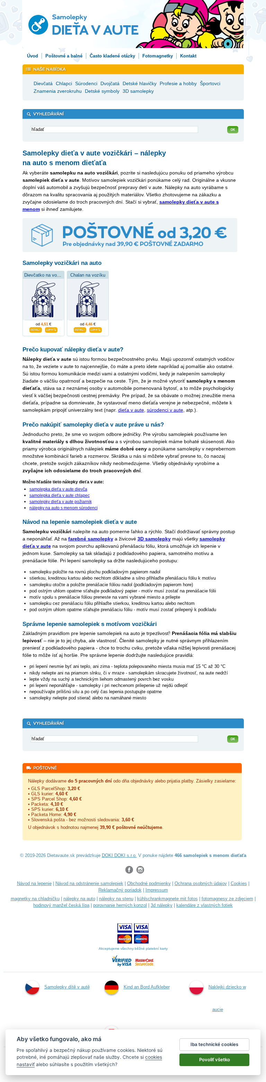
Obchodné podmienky (149, 883)
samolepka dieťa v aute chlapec (59, 495)
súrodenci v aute (165, 410)
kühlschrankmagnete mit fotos (167, 898)
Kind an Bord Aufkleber (147, 987)
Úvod (32, 56)
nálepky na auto (79, 898)
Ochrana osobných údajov (201, 883)
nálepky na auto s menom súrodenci (63, 508)
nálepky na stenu (116, 898)
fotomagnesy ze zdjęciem (227, 898)
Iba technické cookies (214, 1044)
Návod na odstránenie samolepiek (89, 883)
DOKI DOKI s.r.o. (119, 855)
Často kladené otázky (112, 56)
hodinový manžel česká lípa (61, 905)
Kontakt (188, 56)
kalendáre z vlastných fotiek (204, 905)
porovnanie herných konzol (120, 905)
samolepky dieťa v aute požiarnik (60, 501)
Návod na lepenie (34, 883)
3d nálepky (161, 905)
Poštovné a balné (63, 56)
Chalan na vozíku (87, 275)
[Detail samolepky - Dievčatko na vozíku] (35, 329)
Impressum (156, 890)
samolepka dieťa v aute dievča (58, 489)
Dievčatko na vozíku (44, 275)
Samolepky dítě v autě (67, 987)
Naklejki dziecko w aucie (227, 998)
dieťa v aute (131, 410)
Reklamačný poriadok (120, 890)
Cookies (239, 883)
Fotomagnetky (157, 56)
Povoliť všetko (214, 1059)
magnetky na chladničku (35, 898)
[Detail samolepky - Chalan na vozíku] (80, 329)
